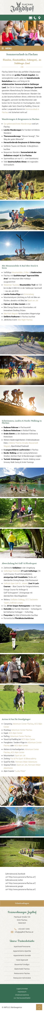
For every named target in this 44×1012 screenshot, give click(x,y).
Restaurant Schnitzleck (22, 978)
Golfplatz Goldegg (18, 599)
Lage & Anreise (22, 989)
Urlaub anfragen (22, 903)
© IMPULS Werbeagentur (12, 1007)
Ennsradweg (29, 294)
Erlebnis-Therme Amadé (18, 443)
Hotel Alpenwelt (22, 960)
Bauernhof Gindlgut (22, 964)
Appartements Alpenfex (22, 951)
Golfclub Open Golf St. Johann (16, 583)
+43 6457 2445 (24, 929)
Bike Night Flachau (25, 320)
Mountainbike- (17, 272)
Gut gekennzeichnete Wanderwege (17, 124)
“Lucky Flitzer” (20, 771)
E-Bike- (26, 272)
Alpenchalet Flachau (22, 969)
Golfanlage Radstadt (12, 571)
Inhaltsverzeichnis (22, 995)
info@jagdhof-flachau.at (24, 932)
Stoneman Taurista (11, 285)
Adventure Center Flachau (23, 724)
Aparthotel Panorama (22, 946)
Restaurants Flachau (22, 973)
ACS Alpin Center (15, 733)
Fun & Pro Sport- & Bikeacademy (23, 759)
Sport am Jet (33, 300)
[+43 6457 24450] (35, 18)
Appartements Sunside (22, 955)
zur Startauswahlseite (22, 998)
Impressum (22, 992)
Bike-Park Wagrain (11, 313)
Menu (8, 48)
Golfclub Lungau (16, 603)
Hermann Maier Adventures (26, 762)
